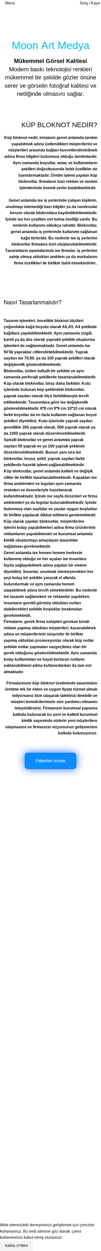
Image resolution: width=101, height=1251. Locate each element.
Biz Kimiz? (13, 1132)
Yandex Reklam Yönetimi (26, 1020)
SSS (8, 1142)
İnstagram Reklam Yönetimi (28, 1002)
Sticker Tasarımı (17, 1047)
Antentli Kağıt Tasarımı (23, 1084)
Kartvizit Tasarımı (18, 947)
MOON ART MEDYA (57, 1171)
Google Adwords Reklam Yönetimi (33, 993)
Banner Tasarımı (18, 1056)
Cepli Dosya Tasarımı (22, 1102)
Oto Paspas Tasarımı (22, 1038)
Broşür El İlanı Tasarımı (24, 956)
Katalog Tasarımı (18, 965)
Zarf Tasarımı (15, 1066)
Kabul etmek (16, 1246)
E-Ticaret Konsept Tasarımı (27, 928)
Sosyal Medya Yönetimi (24, 974)
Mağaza (11, 1123)
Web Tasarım (15, 919)
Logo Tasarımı (16, 937)
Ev (6, 24)
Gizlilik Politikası (18, 1151)
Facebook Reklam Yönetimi (28, 1011)
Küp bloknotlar (17, 471)
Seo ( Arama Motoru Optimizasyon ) (34, 983)
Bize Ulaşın (14, 1160)
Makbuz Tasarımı (18, 1093)
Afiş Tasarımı (15, 1075)
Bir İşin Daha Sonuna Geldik (28, 894)
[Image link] (35, 793)
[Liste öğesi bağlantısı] (50, 861)
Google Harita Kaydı (21, 1029)
